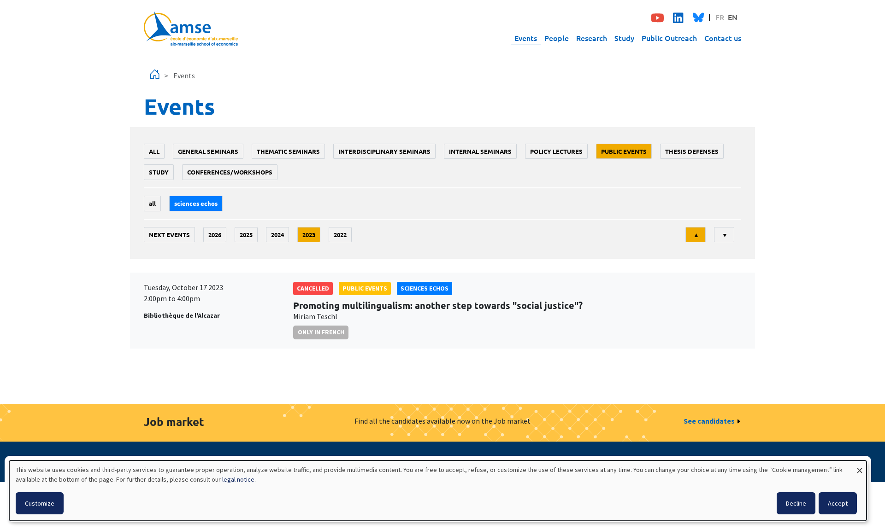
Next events (169, 235)
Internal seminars (480, 151)
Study (624, 38)
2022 (340, 235)
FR (719, 17)
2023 (308, 235)
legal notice (238, 479)
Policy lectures (556, 151)
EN (733, 17)
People (556, 38)
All (154, 151)
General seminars (208, 151)
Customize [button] (39, 503)
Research (591, 38)
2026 (214, 235)
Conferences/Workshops (229, 172)
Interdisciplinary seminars (384, 151)
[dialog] (438, 490)
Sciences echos (196, 203)
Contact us (722, 38)
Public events (624, 151)
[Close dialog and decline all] (860, 466)
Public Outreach (669, 38)
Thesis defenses (692, 151)
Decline (796, 503)
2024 (277, 235)
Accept (838, 503)
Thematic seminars (288, 151)
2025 (246, 235)
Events (525, 38)
